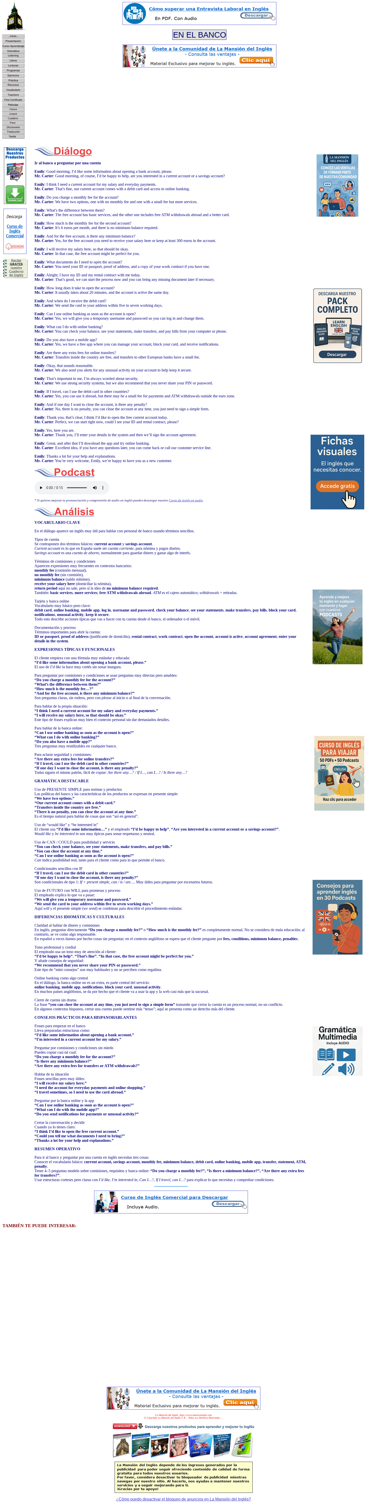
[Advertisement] (199, 106)
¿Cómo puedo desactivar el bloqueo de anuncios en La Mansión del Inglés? (183, 1499)
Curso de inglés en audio (186, 500)
